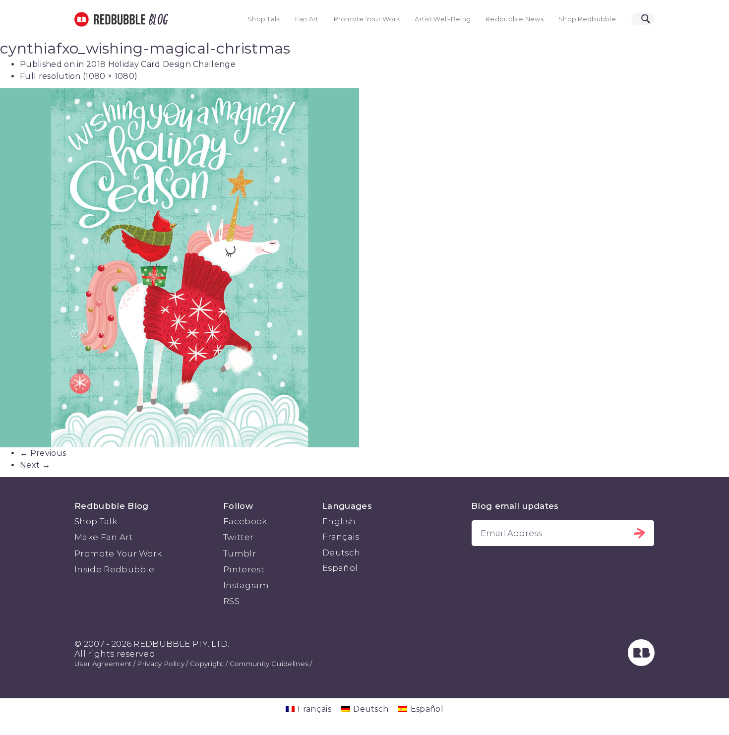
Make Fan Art (103, 537)
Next (35, 465)
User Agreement (102, 664)
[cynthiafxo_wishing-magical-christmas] (364, 267)
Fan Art (307, 19)
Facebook (245, 521)
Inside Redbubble (114, 569)
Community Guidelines (269, 664)
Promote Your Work (367, 19)
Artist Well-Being (443, 19)
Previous (43, 453)
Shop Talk (263, 19)
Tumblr (239, 553)
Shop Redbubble (587, 19)
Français (341, 537)
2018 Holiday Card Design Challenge (161, 64)
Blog (157, 19)
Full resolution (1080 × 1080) (78, 76)
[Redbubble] (641, 663)
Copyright (207, 664)
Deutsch (341, 552)
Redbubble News (515, 19)
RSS (231, 601)
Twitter (238, 537)
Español (340, 568)
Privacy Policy (160, 664)
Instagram (246, 585)
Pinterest (243, 569)
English (339, 521)
